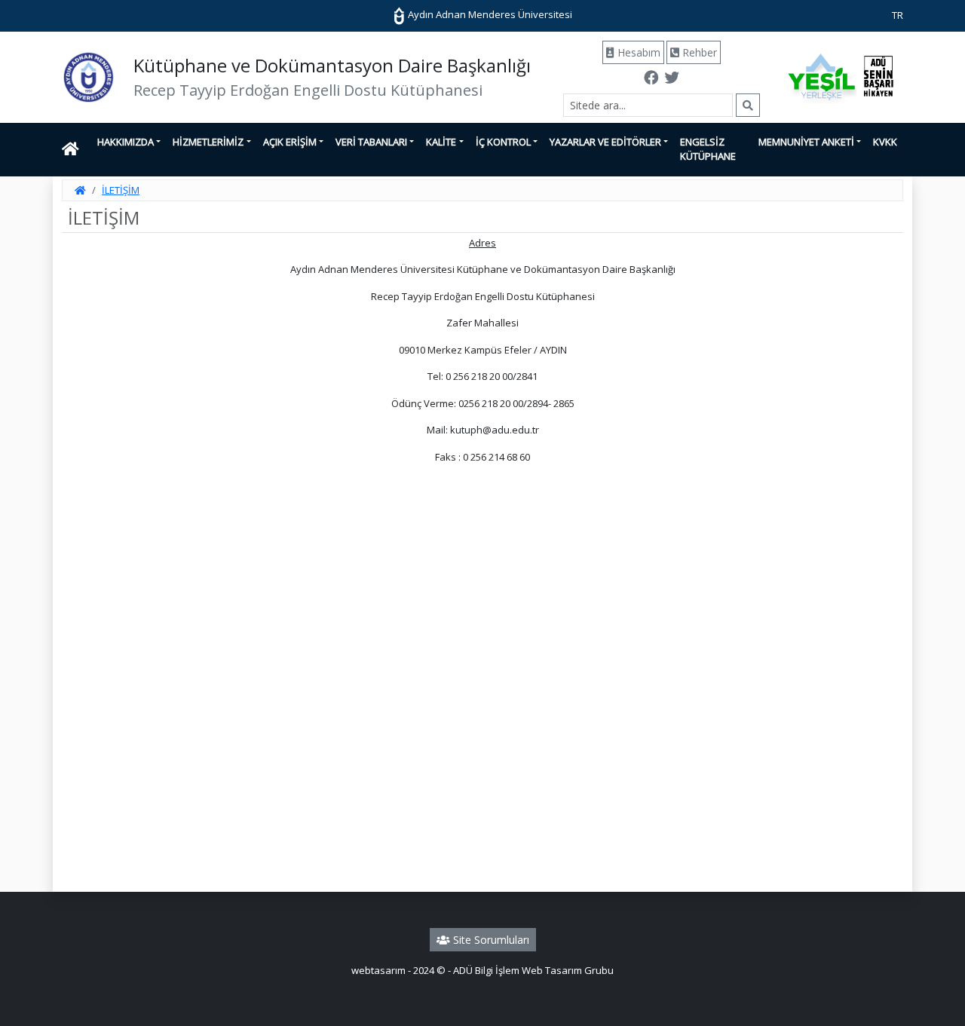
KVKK (885, 142)
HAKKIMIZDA (125, 142)
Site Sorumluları (489, 940)
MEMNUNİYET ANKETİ (806, 142)
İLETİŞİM (120, 190)
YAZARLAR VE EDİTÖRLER (605, 142)
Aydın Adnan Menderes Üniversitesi (489, 14)
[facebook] (651, 79)
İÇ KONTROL (503, 142)
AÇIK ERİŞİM (290, 142)
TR (897, 15)
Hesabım (637, 52)
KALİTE (441, 142)
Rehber (698, 52)
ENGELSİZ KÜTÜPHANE (708, 149)
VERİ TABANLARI (371, 142)
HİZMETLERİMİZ (208, 142)
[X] (672, 79)
